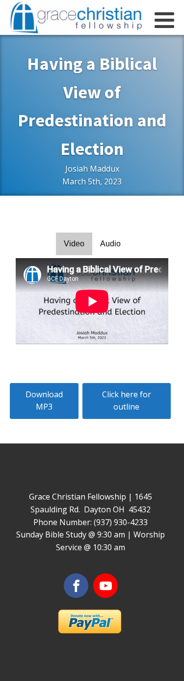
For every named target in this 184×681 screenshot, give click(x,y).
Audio (110, 243)
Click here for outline (126, 401)
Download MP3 (44, 401)
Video (74, 243)
